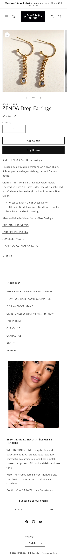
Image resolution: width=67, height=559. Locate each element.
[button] (6, 16)
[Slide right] (40, 97)
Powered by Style (49, 553)
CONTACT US (14, 335)
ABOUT (11, 343)
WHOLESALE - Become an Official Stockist (30, 291)
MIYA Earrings (45, 218)
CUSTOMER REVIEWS (15, 225)
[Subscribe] (51, 509)
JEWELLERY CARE (13, 238)
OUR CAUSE (13, 328)
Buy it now (33, 150)
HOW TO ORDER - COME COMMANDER (29, 298)
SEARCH (11, 350)
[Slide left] (26, 97)
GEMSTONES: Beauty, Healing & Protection (30, 313)
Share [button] (9, 255)
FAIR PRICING (14, 321)
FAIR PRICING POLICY (15, 231)
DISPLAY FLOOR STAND (20, 306)
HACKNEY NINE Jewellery (29, 553)
